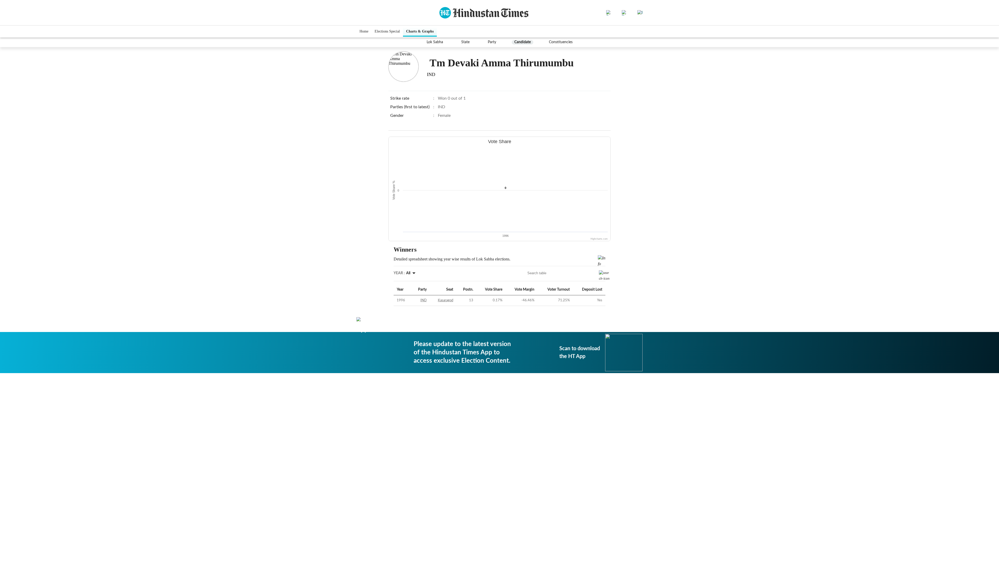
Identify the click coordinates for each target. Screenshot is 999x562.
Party (492, 42)
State (465, 42)
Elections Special (387, 31)
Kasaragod (445, 300)
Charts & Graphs (420, 31)
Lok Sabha (435, 42)
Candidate (522, 42)
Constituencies (561, 42)
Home (364, 31)
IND (423, 300)
